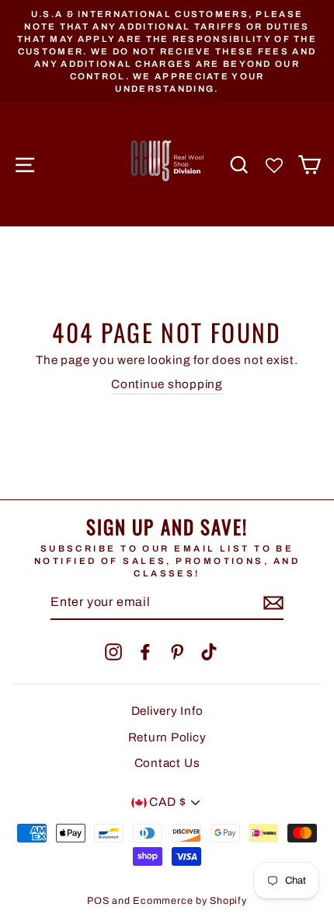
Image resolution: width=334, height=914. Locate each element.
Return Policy (167, 737)
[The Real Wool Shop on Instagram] (113, 651)
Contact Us (167, 763)
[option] (167, 51)
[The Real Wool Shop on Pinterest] (177, 651)
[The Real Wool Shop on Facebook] (145, 651)
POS (98, 900)
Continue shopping (167, 384)
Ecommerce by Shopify (189, 900)
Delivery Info (167, 711)
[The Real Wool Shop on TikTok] (208, 651)
